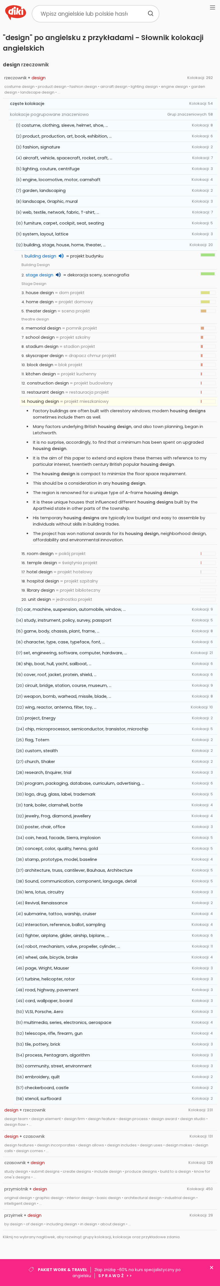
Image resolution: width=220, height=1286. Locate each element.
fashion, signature (41, 147)
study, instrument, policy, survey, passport (67, 620)
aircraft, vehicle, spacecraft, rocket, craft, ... (67, 158)
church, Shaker (40, 761)
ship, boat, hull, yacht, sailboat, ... (57, 664)
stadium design (42, 346)
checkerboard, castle (47, 1088)
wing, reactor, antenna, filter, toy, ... (61, 707)
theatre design (35, 319)
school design (40, 337)
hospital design (43, 581)
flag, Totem (37, 740)
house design (40, 293)
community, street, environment (58, 1066)
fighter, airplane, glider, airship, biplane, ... (67, 935)
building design (40, 256)
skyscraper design (45, 355)
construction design (48, 383)
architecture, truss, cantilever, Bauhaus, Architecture (79, 870)
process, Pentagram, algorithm (57, 1055)
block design (40, 365)
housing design (43, 401)
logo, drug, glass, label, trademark (60, 794)
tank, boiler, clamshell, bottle (53, 805)
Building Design (35, 264)
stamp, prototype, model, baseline (61, 859)
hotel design (39, 572)
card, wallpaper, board (48, 1001)
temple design (42, 563)
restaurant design (45, 392)
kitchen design (41, 374)
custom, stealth (41, 751)
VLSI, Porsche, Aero (44, 1011)
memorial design (43, 328)
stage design (39, 275)
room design (40, 553)
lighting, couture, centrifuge (51, 169)
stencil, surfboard (43, 1098)
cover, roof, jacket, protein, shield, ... (60, 674)
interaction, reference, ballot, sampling (65, 925)
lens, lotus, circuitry (44, 892)
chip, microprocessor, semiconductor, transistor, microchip (86, 729)
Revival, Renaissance (46, 903)
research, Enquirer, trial (48, 772)
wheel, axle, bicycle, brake (51, 957)
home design (40, 302)
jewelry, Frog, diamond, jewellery (58, 816)
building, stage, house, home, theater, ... (65, 245)
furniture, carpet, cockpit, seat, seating (64, 223)
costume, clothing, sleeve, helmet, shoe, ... (64, 125)
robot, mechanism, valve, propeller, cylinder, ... (72, 946)
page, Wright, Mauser (47, 968)
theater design (41, 311)
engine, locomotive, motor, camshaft (62, 180)
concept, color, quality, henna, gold (61, 848)
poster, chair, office (45, 827)
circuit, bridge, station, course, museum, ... (68, 685)
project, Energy (40, 718)
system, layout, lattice (45, 234)
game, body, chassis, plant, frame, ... (61, 631)
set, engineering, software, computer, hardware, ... (75, 653)
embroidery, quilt (42, 1077)
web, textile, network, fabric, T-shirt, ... (61, 212)
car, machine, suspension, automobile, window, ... (75, 609)
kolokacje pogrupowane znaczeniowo (49, 114)
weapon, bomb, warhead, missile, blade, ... (67, 696)
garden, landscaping (44, 190)
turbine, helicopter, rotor (50, 979)
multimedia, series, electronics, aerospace (67, 1022)
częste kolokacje (27, 103)
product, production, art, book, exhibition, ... (67, 136)
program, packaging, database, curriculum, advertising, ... (84, 783)
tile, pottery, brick (42, 1044)
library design (41, 590)
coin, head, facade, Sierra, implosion (63, 838)
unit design (39, 599)
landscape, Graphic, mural (50, 201)
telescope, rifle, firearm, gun (53, 1033)
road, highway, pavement (51, 990)
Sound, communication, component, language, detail (81, 881)
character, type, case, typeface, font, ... (64, 642)
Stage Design (33, 283)
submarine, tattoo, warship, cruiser (60, 914)
